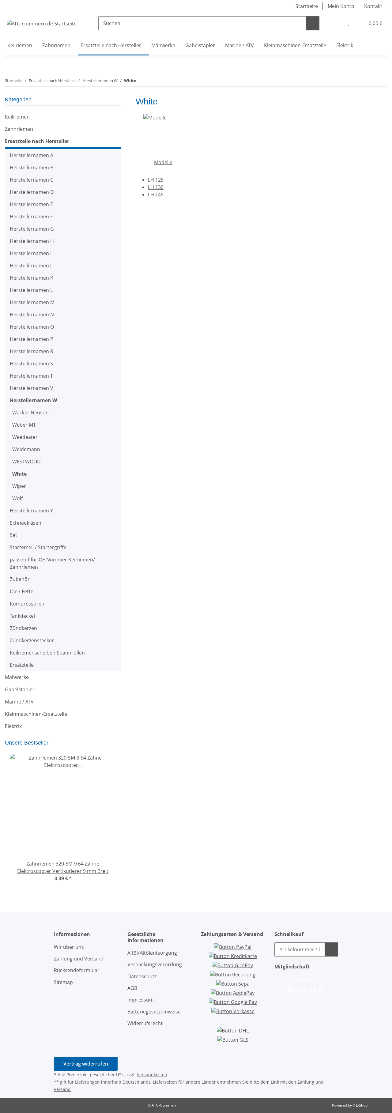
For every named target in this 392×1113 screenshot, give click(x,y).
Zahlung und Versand (79, 958)
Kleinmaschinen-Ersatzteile (36, 714)
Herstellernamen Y (31, 510)
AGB (132, 988)
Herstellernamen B (31, 167)
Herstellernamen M (32, 302)
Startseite (307, 6)
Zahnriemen (19, 129)
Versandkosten (152, 1074)
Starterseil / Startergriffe (38, 547)
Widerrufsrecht (145, 1023)
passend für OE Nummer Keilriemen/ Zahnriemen (52, 563)
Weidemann (26, 449)
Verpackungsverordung (154, 964)
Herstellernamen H (32, 241)
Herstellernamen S (31, 363)
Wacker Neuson (30, 412)
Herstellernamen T (31, 375)
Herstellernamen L (31, 290)
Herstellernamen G (32, 228)
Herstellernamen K (31, 277)
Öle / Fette (21, 591)
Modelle (163, 162)
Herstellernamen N (32, 314)
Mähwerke (17, 677)
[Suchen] (312, 23)
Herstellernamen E (31, 204)
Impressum (140, 999)
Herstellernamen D (32, 192)
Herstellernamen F (31, 216)
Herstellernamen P (31, 339)
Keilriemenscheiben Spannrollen (47, 652)
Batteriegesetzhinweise (154, 1011)
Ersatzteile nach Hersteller (37, 141)
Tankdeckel (22, 616)
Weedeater (25, 437)
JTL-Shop (360, 1105)
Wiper (19, 486)
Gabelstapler (20, 689)
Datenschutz (141, 976)
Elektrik (13, 726)
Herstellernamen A (31, 155)
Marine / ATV (19, 701)
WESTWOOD (26, 461)
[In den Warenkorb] (331, 949)
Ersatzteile (22, 665)
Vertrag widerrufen (85, 1063)
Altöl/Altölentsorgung (152, 952)
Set (13, 535)
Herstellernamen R (31, 351)
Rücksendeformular (77, 970)
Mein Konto (341, 6)
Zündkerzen (23, 628)
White (19, 473)
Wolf (17, 498)
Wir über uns (69, 947)
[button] (336, 23)
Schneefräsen (25, 522)
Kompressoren (27, 603)
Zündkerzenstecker (32, 640)
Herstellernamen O (32, 326)
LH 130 (156, 187)
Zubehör (20, 579)
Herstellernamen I (30, 253)
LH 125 (156, 179)
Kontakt (373, 6)
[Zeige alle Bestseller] (119, 743)
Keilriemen (17, 116)
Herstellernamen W (33, 400)
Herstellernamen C (31, 179)
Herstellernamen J (30, 265)
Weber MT (24, 424)
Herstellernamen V (31, 388)
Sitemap (63, 982)
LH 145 (156, 194)
